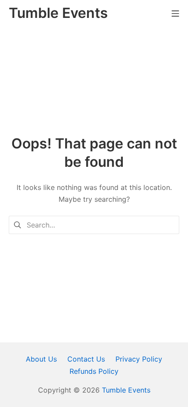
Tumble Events (126, 390)
